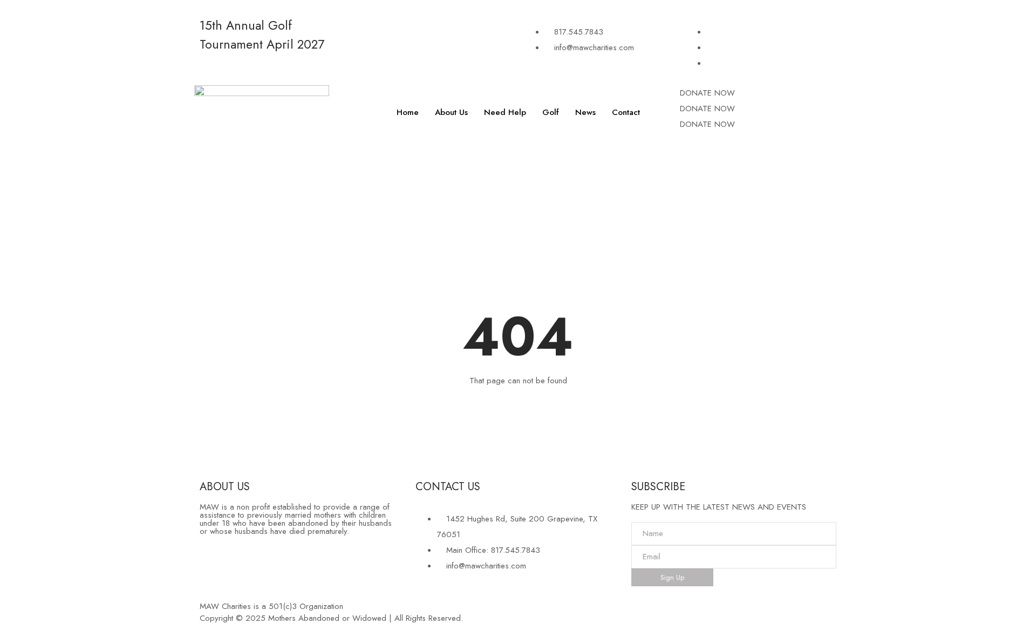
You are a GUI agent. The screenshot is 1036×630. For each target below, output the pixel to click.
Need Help (505, 112)
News (585, 112)
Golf (550, 112)
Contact (626, 112)
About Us (451, 112)
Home (408, 112)
